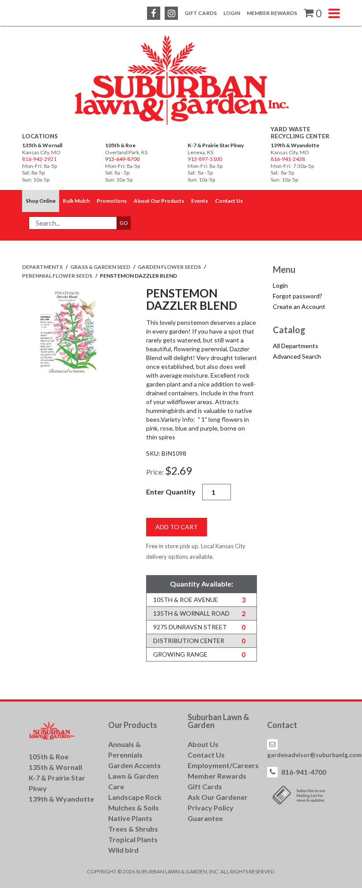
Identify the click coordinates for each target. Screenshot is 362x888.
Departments (43, 267)
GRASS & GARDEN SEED (100, 267)
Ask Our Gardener (218, 797)
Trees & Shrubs (133, 829)
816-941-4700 (303, 772)
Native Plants (130, 818)
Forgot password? (297, 296)
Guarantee (205, 818)
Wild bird (123, 850)
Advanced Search (297, 356)
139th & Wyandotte (295, 145)
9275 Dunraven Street (190, 627)
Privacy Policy (211, 807)
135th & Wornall (42, 145)
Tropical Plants (133, 839)
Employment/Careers (223, 765)
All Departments (295, 345)
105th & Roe (120, 145)
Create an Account (299, 306)
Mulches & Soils (133, 807)
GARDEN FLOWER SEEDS (170, 267)
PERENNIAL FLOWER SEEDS (57, 275)
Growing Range (180, 654)
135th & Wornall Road (191, 613)
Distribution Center (188, 640)
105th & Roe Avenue (185, 599)
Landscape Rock (135, 797)
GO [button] (124, 222)
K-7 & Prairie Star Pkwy (216, 145)
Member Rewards (272, 13)
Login (231, 13)
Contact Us (206, 755)
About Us (203, 744)
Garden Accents (134, 765)
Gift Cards (201, 13)
